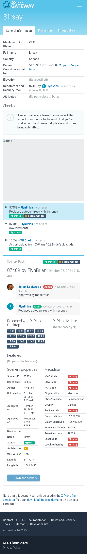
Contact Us (10, 520)
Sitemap (20, 524)
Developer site (39, 524)
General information (19, 30)
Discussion (45, 30)
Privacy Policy (11, 547)
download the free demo (43, 499)
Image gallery (66, 30)
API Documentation (34, 520)
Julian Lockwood (30, 286)
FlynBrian (53, 86)
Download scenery (25, 478)
